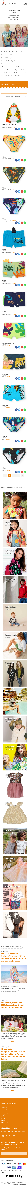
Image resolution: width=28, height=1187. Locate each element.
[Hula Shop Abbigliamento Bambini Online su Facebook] (7, 1136)
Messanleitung (4, 1113)
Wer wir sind (4, 1107)
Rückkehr (3, 1111)
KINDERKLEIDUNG (14, 15)
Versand (3, 1117)
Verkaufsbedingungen (6, 1118)
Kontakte (3, 1120)
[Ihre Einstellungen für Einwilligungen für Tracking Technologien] (18, 1184)
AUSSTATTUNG (14, 19)
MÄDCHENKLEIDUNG (14, 17)
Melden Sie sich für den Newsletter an (14, 1153)
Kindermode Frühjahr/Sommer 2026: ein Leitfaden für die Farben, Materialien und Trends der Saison (13, 1054)
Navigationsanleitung (6, 1115)
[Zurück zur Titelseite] (2, 84)
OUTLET (14, 12)
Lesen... (12, 995)
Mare (6, 84)
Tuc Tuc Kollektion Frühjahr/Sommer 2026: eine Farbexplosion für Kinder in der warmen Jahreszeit (13, 957)
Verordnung (4, 1109)
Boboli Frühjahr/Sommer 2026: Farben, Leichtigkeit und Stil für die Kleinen (12, 1005)
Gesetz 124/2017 (5, 1122)
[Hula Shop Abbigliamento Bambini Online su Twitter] (3, 1136)
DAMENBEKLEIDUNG (14, 10)
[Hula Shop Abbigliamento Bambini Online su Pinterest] (10, 1136)
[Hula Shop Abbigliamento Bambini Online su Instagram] (14, 1136)
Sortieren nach (9, 96)
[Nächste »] (22, 475)
